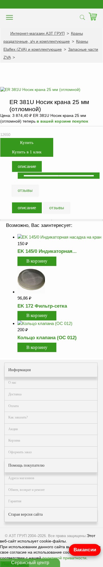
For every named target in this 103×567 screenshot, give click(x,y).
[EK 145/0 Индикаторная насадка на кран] (59, 237)
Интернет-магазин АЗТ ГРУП (37, 33)
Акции (13, 429)
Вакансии (85, 549)
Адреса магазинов (21, 478)
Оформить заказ (20, 452)
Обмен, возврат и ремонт (26, 490)
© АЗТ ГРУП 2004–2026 (25, 536)
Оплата (13, 406)
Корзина (14, 440)
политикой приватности (64, 558)
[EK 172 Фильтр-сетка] (31, 291)
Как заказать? (18, 417)
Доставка (14, 394)
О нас (12, 383)
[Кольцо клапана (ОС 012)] (44, 323)
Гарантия (14, 501)
